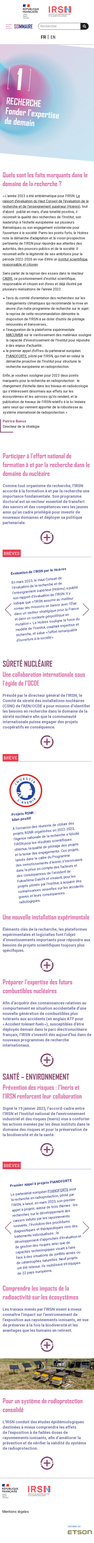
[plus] (47, 537)
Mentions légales (15, 1512)
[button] (8, 609)
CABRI (7, 279)
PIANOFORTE (16, 356)
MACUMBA (14, 335)
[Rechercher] (84, 26)
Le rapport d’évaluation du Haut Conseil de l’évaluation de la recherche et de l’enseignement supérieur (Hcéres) (46, 201)
